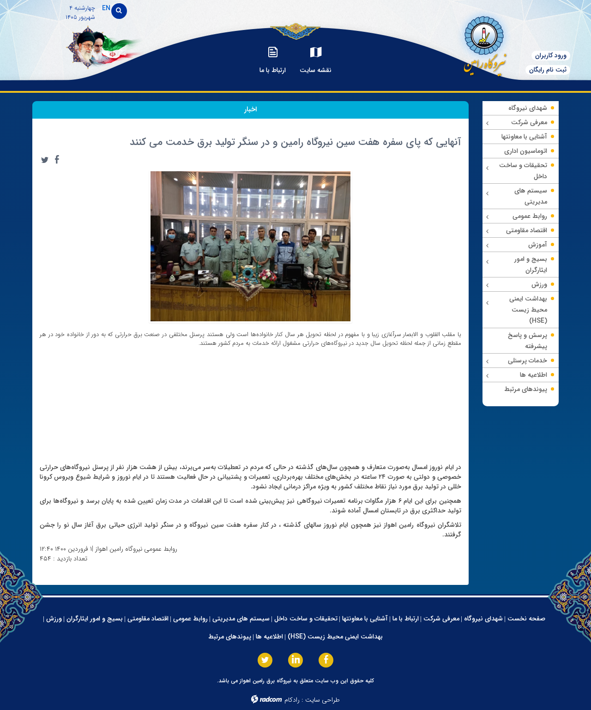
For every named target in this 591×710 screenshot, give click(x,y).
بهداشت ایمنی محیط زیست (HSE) (335, 637)
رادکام (292, 700)
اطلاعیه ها (269, 637)
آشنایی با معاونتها (365, 619)
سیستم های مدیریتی (241, 619)
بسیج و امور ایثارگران (94, 619)
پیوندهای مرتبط (229, 637)
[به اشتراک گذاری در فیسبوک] (57, 160)
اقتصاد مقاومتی (148, 619)
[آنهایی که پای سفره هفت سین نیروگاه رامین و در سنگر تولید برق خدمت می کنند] (251, 246)
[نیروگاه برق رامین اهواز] (483, 43)
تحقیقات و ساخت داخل (306, 619)
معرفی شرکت (441, 619)
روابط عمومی (190, 619)
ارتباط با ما (405, 619)
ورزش (54, 619)
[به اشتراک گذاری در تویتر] (45, 160)
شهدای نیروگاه (483, 619)
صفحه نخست (526, 619)
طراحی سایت (322, 700)
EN (106, 8)
